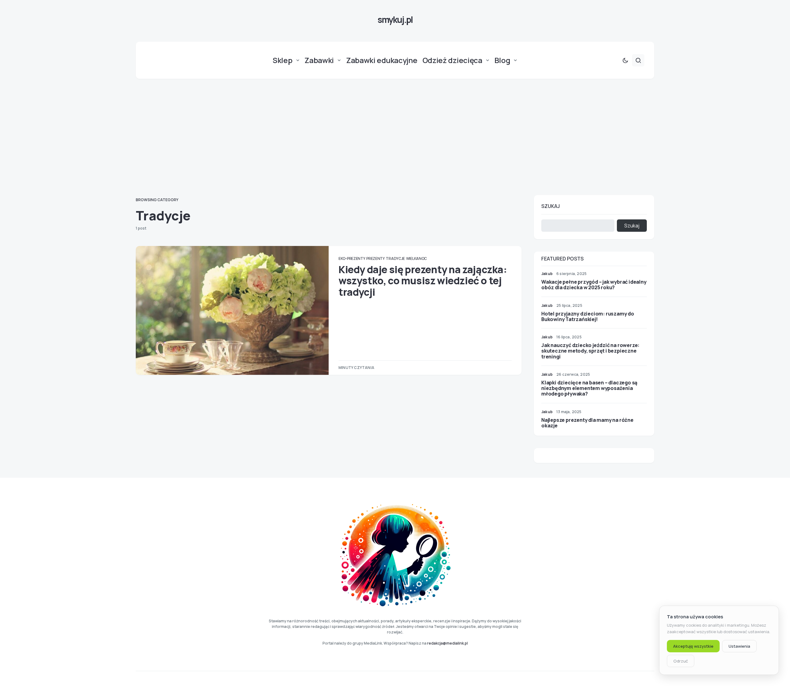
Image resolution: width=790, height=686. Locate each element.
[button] (625, 60)
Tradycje (395, 258)
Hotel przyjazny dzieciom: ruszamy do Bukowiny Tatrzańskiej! (587, 316)
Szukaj (550, 206)
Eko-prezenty (352, 258)
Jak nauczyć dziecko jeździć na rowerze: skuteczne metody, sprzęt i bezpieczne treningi (590, 351)
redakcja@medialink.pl (447, 643)
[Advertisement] (395, 137)
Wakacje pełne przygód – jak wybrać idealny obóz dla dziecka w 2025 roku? (594, 284)
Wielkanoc (416, 258)
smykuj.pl (394, 19)
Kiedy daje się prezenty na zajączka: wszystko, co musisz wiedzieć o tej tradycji (423, 281)
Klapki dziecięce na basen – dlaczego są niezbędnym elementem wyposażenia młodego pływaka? (589, 388)
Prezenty (375, 258)
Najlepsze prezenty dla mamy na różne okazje (587, 423)
